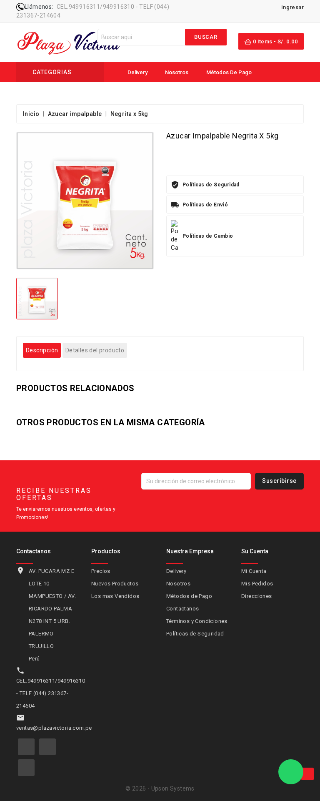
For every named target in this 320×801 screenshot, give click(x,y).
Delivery (137, 72)
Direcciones (256, 596)
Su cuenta (254, 551)
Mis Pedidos (257, 583)
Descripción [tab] (42, 350)
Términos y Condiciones (197, 621)
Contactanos (142, 93)
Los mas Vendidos (115, 596)
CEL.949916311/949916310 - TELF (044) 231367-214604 (50, 693)
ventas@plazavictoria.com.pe (54, 728)
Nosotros (176, 72)
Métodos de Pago (228, 72)
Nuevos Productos (114, 583)
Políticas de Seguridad (195, 633)
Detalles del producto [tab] (94, 350)
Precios (100, 571)
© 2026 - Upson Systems (160, 788)
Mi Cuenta (254, 571)
